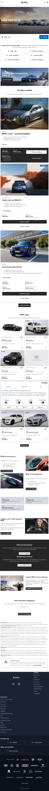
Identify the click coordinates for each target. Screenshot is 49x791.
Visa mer (4, 144)
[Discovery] (38, 777)
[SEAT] (9, 772)
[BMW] (32, 760)
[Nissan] (30, 772)
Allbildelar (3, 711)
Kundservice (36, 681)
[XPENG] (17, 772)
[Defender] (29, 777)
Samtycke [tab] (8, 386)
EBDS (2, 722)
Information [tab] (24, 386)
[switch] (18, 402)
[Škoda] (34, 766)
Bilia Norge (3, 708)
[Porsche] (10, 777)
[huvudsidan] (16, 677)
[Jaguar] (24, 783)
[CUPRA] (43, 766)
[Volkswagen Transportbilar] (24, 772)
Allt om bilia (36, 674)
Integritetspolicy (37, 688)
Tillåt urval (24, 407)
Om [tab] (40, 386)
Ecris (2, 715)
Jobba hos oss (37, 684)
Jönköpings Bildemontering (7, 713)
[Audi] (25, 766)
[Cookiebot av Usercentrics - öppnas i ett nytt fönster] (42, 383)
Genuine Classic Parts (6, 720)
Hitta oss (36, 677)
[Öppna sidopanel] (2, 2)
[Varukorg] (47, 2)
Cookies (35, 691)
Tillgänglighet (37, 693)
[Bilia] (24, 2)
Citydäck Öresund (5, 718)
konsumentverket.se (38, 665)
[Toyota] (6, 766)
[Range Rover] (19, 777)
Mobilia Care (4, 727)
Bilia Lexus (3, 704)
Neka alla (9, 407)
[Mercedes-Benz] (11, 766)
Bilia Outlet (3, 701)
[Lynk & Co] (25, 760)
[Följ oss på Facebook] (19, 684)
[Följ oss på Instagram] (13, 684)
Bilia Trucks (3, 732)
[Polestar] (17, 760)
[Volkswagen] (17, 766)
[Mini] (39, 760)
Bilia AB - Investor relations (7, 699)
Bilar (1, 5)
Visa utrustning (7, 211)
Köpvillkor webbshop (38, 686)
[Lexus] (38, 772)
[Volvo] (10, 760)
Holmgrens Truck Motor (6, 729)
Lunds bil (3, 725)
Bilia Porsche (3, 706)
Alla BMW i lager (24, 445)
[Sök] (44, 2)
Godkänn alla (40, 407)
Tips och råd (36, 679)
